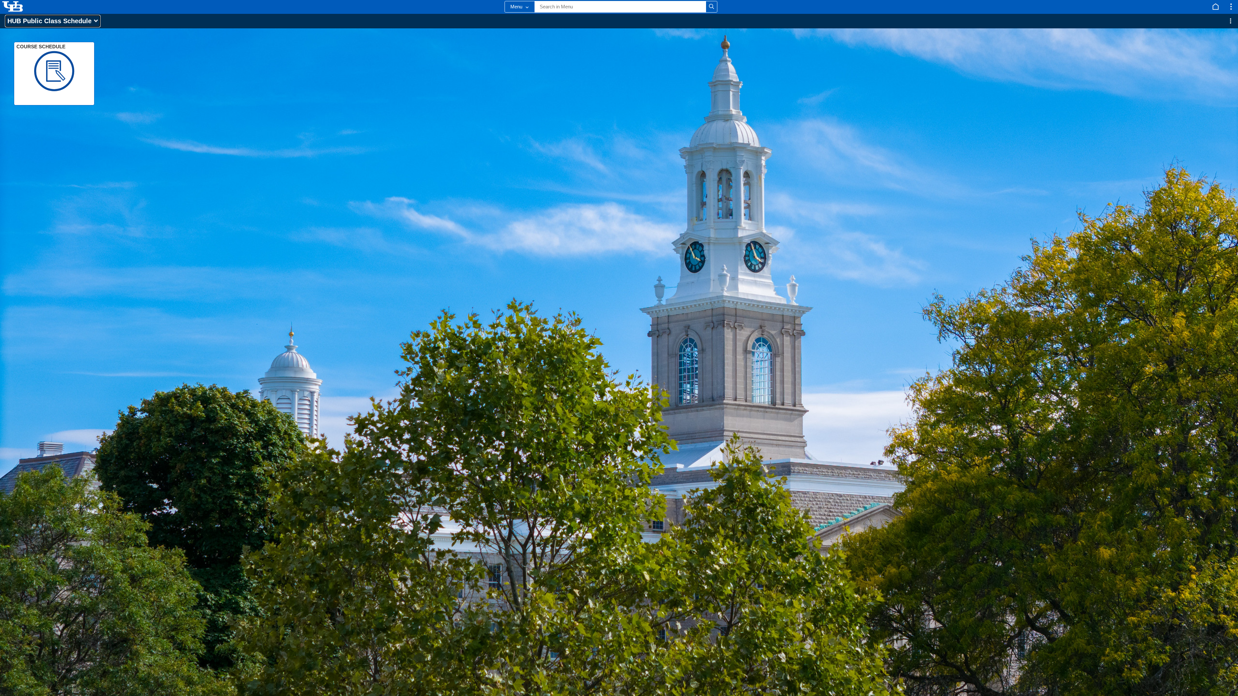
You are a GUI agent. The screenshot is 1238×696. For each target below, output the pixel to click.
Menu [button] (516, 6)
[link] (54, 73)
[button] (711, 6)
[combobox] (620, 6)
